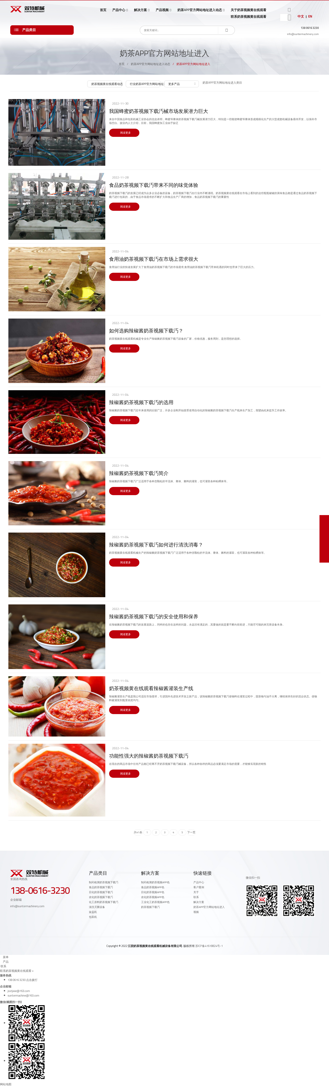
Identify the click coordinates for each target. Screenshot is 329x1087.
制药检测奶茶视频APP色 (155, 882)
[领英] (264, 923)
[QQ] (247, 923)
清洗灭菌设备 (97, 907)
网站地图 (5, 1084)
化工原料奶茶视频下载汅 (103, 902)
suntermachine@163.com (23, 995)
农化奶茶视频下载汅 (101, 897)
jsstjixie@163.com (19, 991)
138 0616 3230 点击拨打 (23, 980)
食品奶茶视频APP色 (152, 887)
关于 (196, 892)
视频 (196, 911)
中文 (301, 16)
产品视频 (162, 10)
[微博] (255, 923)
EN (310, 16)
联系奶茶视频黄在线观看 (248, 16)
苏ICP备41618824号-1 (209, 946)
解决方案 (140, 10)
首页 (103, 10)
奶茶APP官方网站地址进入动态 (199, 10)
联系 (196, 897)
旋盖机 (93, 911)
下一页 (191, 832)
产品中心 (118, 10)
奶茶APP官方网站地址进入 (209, 907)
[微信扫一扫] (324, 520)
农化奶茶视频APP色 (152, 897)
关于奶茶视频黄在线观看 (248, 10)
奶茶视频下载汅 (150, 907)
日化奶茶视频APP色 (152, 892)
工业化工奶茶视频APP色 (155, 902)
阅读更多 (125, 132)
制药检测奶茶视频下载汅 (103, 882)
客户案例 (198, 887)
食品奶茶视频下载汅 (101, 887)
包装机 (93, 916)
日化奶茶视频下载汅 (101, 892)
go (289, 17)
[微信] (272, 923)
